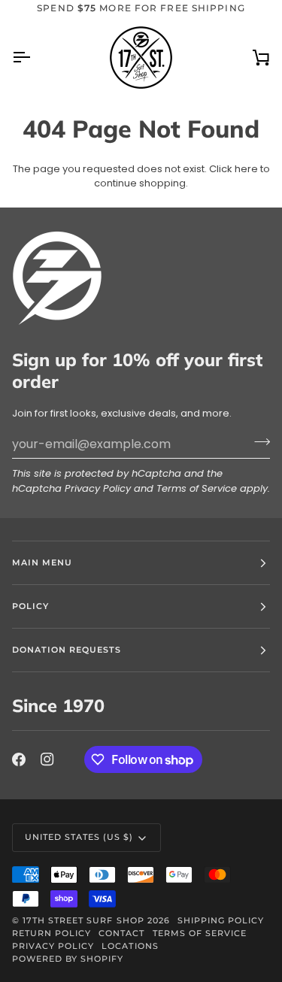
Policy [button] (30, 606)
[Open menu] (34, 57)
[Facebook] (19, 759)
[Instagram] (47, 759)
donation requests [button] (66, 649)
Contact (121, 933)
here (246, 169)
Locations (130, 946)
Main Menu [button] (42, 562)
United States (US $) (79, 837)
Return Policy (51, 933)
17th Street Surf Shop (83, 920)
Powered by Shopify (67, 958)
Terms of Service (196, 488)
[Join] (257, 442)
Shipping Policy (220, 920)
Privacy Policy (98, 488)
